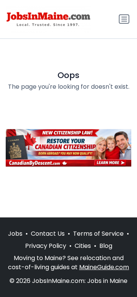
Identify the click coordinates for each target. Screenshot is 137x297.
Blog (105, 245)
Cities (83, 245)
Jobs (15, 233)
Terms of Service (98, 233)
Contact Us (48, 233)
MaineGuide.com (104, 267)
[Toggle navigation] (124, 19)
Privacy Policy (45, 245)
